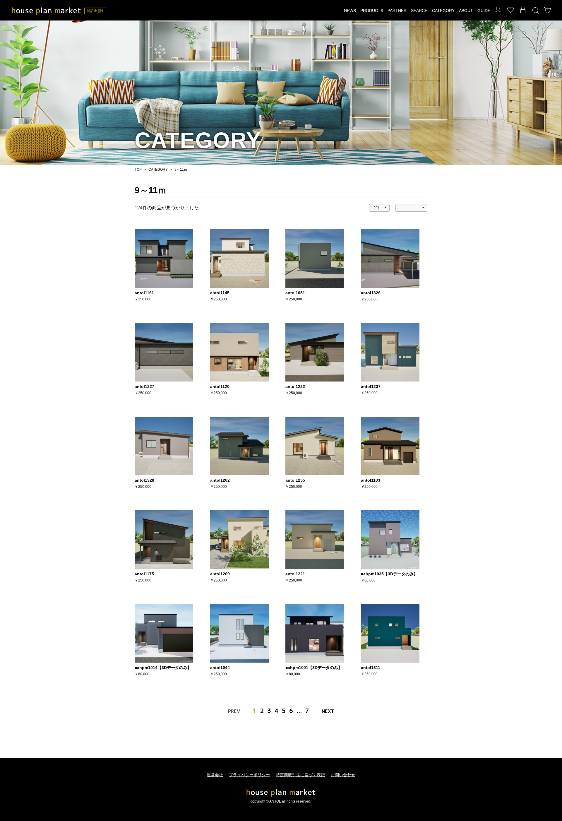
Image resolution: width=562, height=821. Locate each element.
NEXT (328, 711)
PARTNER (397, 10)
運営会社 (215, 775)
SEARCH (419, 10)
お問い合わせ (343, 775)
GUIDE (483, 10)
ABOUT (466, 10)
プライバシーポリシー (249, 775)
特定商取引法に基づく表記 (300, 775)
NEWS (350, 10)
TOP (138, 169)
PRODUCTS (371, 10)
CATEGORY (443, 10)
